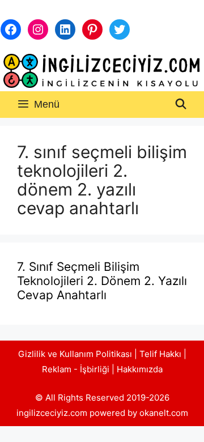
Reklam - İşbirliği (77, 369)
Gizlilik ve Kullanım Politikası (75, 353)
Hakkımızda (140, 369)
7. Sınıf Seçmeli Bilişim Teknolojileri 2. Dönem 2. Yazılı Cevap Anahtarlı (102, 281)
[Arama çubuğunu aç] (181, 104)
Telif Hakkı (160, 353)
